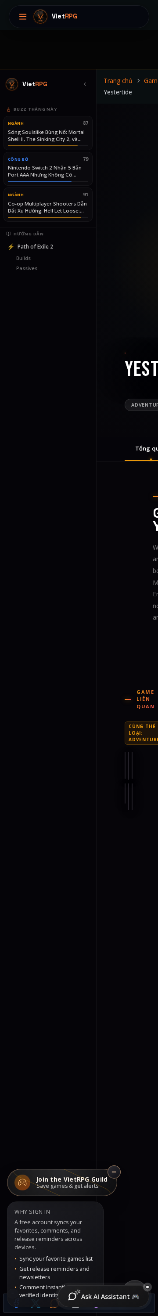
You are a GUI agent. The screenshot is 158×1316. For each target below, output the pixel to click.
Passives (26, 268)
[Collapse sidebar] (85, 84)
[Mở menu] (22, 16)
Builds (23, 258)
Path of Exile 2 (30, 246)
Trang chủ (118, 80)
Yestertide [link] (118, 92)
